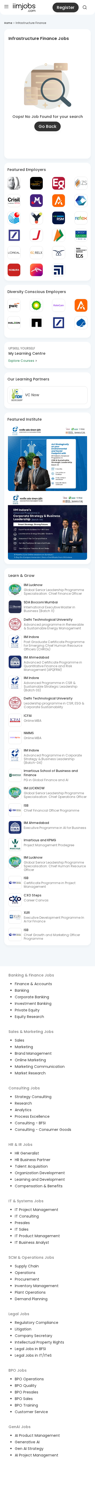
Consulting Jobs (24, 1088)
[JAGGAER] (36, 235)
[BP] (36, 305)
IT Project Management (36, 1209)
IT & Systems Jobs (26, 1201)
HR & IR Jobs (20, 1144)
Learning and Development (40, 1179)
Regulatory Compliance (36, 1322)
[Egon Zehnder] (58, 183)
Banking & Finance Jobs (31, 975)
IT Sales (21, 1229)
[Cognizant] (81, 200)
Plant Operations (30, 1292)
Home (8, 23)
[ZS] (81, 183)
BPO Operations (29, 1379)
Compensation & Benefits (39, 1186)
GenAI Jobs (19, 1426)
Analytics (23, 1110)
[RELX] (36, 252)
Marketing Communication (40, 1066)
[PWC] (14, 305)
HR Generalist (27, 1153)
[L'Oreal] (14, 252)
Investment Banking (33, 1003)
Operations (25, 1272)
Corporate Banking (32, 997)
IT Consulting (27, 1216)
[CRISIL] (14, 200)
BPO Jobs (17, 1370)
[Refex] (81, 217)
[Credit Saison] (81, 235)
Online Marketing (30, 1060)
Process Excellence (32, 1116)
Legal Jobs (18, 1314)
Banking (22, 990)
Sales (19, 1040)
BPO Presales (26, 1392)
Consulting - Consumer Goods (43, 1129)
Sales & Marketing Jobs (31, 1031)
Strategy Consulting (33, 1096)
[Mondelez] (36, 200)
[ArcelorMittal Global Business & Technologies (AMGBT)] (36, 269)
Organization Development (40, 1173)
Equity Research (29, 1016)
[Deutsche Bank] (14, 235)
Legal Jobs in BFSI (30, 1348)
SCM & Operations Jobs (31, 1257)
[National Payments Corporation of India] (58, 235)
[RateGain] (58, 305)
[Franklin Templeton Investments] (14, 183)
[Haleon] (14, 322)
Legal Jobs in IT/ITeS (33, 1355)
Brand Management (33, 1053)
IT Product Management (37, 1236)
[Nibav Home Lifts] (58, 252)
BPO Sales (24, 1398)
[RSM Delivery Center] (58, 217)
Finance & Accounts (33, 983)
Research (23, 1103)
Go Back (47, 126)
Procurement (27, 1279)
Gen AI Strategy (29, 1448)
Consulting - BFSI (30, 1123)
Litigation (23, 1329)
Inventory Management (37, 1285)
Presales (22, 1222)
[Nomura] (14, 269)
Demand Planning (31, 1299)
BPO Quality (25, 1385)
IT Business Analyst (32, 1242)
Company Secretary (33, 1335)
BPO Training (26, 1405)
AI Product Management (37, 1435)
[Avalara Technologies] (58, 200)
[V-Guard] (36, 183)
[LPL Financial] (58, 269)
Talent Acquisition (31, 1166)
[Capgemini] (81, 322)
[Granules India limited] (14, 217)
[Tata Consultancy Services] (81, 252)
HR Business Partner (32, 1159)
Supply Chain (27, 1266)
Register (65, 7)
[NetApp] (36, 322)
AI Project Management (36, 1455)
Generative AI (27, 1442)
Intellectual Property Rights (39, 1342)
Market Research (30, 1073)
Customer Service (31, 1411)
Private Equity (27, 1010)
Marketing (24, 1046)
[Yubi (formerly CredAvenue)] (36, 217)
